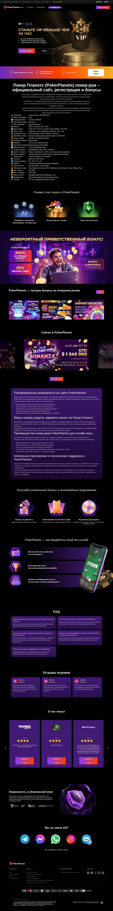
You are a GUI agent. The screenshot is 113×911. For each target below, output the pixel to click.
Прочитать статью (27, 760)
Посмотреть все (56, 379)
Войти (44, 51)
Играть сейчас (96, 73)
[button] (5, 748)
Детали (100, 292)
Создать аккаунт (26, 51)
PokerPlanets (15, 901)
